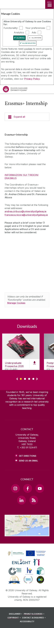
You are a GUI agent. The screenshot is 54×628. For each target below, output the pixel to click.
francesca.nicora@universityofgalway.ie (26, 214)
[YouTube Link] (39, 488)
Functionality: (11, 27)
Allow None (36, 38)
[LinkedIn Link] (21, 500)
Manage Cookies (16, 302)
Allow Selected (29, 43)
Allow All (20, 38)
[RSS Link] (33, 500)
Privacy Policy (32, 78)
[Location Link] (27, 534)
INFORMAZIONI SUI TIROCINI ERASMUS (21, 177)
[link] (26, 553)
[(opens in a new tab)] (27, 556)
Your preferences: (35, 27)
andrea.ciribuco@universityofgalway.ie (25, 211)
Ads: (34, 32)
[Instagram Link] (15, 488)
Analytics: (19, 32)
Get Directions (27, 456)
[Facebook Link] (27, 488)
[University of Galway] (15, 90)
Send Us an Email (28, 460)
